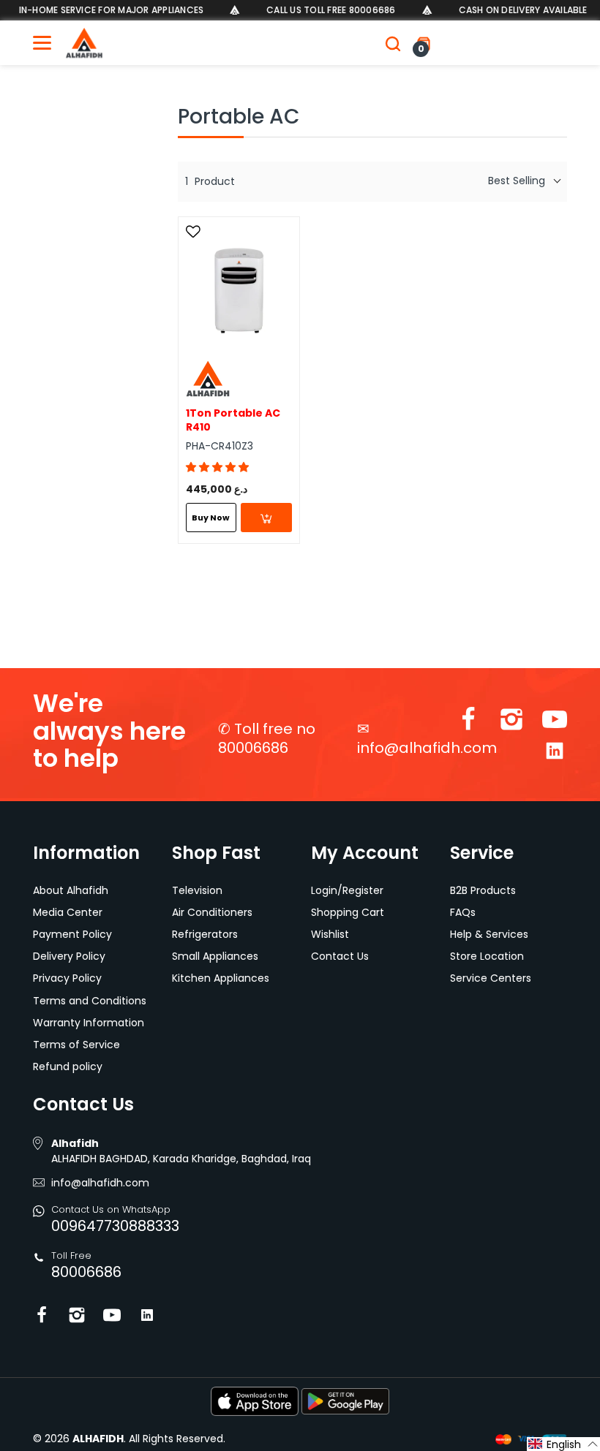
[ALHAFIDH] (84, 43)
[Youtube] (554, 722)
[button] (217, 467)
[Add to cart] (266, 517)
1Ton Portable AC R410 (233, 420)
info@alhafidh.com (427, 748)
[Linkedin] (554, 754)
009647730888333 (115, 1226)
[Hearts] (195, 231)
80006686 (86, 1272)
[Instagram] (511, 722)
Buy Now (211, 517)
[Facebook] (468, 722)
